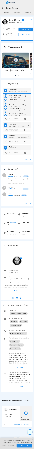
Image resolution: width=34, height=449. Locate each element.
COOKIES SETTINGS (8, 446)
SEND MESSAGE (26, 29)
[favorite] (31, 19)
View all (29, 160)
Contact (27, 424)
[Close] (32, 440)
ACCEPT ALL (24, 446)
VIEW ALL (29, 204)
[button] (15, 75)
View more (17, 291)
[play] (5, 96)
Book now (18, 424)
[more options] (29, 96)
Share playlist (12, 119)
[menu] (3, 3)
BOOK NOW (26, 34)
